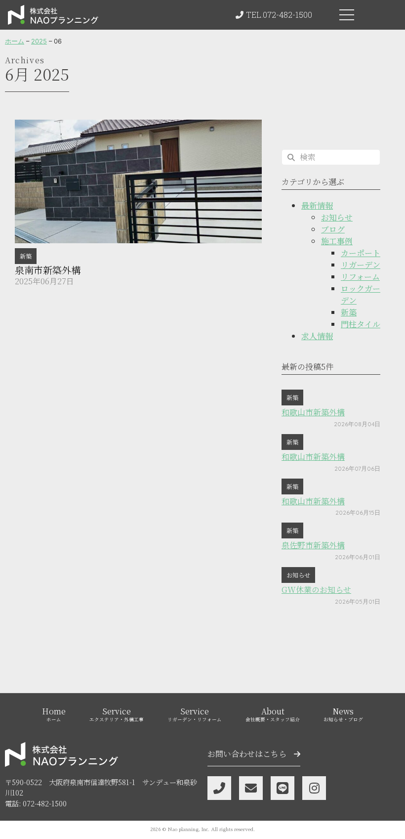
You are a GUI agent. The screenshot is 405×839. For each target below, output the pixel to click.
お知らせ (337, 217)
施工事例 (337, 241)
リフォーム (360, 276)
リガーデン (360, 264)
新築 (26, 256)
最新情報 (317, 205)
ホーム (14, 41)
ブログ (333, 229)
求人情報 (317, 336)
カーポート (360, 253)
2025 (39, 41)
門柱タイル (360, 324)
